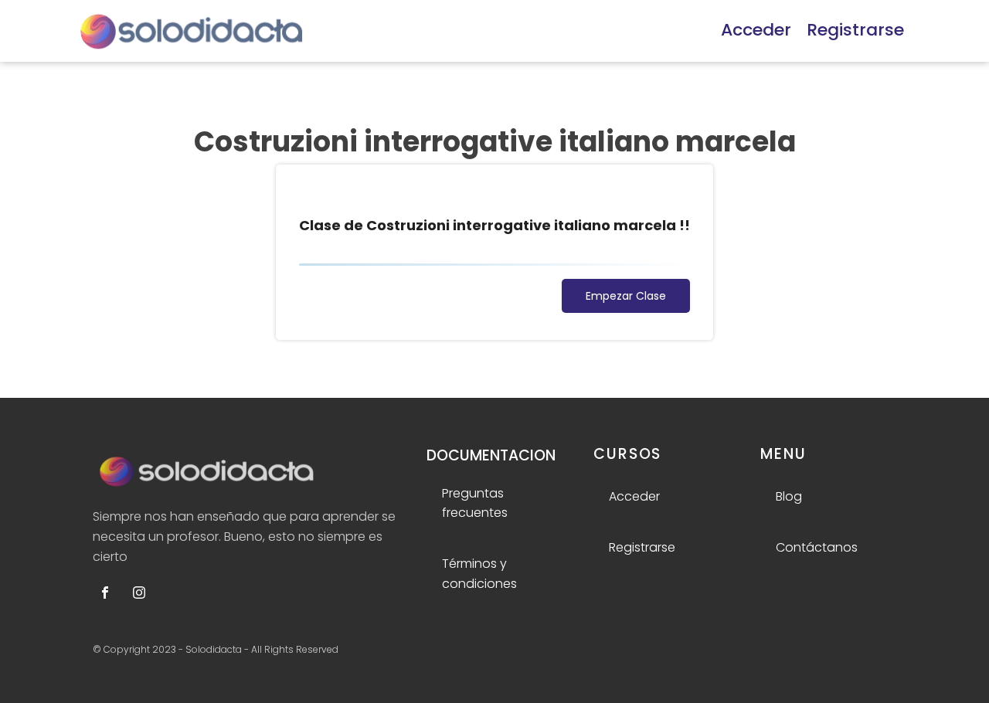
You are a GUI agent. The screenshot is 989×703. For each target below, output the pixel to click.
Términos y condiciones (479, 574)
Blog (789, 496)
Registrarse (855, 30)
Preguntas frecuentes (475, 503)
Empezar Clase (626, 296)
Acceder (756, 30)
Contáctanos (817, 547)
